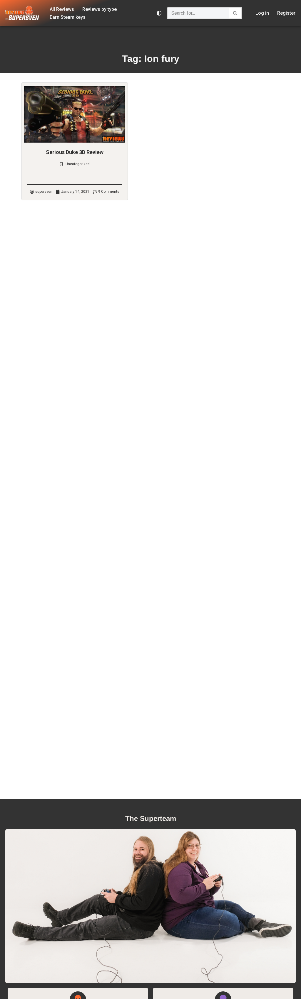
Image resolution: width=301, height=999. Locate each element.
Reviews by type (99, 9)
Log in (262, 13)
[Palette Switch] (159, 13)
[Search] (235, 13)
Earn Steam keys (68, 17)
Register (286, 13)
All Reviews (62, 9)
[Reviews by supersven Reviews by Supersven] (22, 13)
